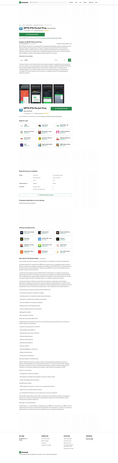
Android (85, 2)
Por (27, 30)
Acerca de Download (45, 438)
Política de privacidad (68, 438)
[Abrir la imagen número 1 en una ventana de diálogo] (36, 93)
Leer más (70, 43)
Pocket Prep (43, 258)
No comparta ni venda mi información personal (68, 445)
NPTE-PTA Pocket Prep (39, 28)
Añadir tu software (44, 440)
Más (96, 2)
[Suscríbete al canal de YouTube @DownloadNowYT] (92, 439)
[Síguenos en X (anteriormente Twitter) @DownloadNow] (89, 439)
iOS (80, 2)
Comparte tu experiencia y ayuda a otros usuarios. (51, 38)
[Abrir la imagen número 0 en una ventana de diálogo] (24, 93)
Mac (76, 2)
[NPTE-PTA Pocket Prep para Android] (21, 29)
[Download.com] (23, 2)
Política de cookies (67, 442)
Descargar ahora (33, 34)
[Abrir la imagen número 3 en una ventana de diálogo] (58, 93)
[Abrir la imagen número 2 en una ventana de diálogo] (47, 93)
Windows (71, 2)
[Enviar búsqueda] (30, 2)
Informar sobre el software (46, 195)
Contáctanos (43, 442)
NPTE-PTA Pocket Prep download (26, 203)
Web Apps (91, 2)
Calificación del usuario (38, 30)
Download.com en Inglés (46, 445)
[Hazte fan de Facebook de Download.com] (87, 439)
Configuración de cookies (68, 448)
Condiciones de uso (67, 440)
